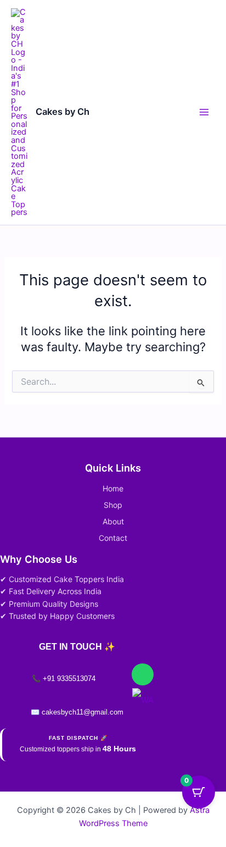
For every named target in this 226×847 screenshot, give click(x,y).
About (113, 521)
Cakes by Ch (62, 111)
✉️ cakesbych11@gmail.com (77, 712)
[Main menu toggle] (204, 112)
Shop (113, 505)
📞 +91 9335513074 (63, 678)
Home (113, 488)
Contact (113, 537)
